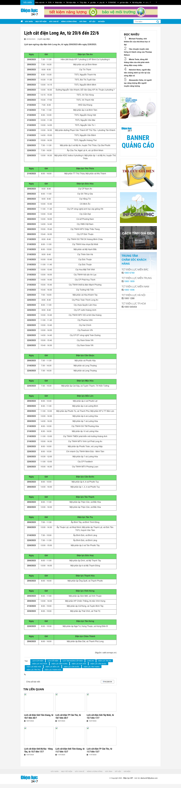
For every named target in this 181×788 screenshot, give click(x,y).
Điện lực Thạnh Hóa (53, 669)
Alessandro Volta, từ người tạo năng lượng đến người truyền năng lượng (138, 83)
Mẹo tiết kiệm (40, 21)
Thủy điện (67, 2)
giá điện (78, 2)
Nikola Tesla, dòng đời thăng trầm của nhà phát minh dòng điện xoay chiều (136, 62)
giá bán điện (109, 2)
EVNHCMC (97, 2)
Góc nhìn (29, 21)
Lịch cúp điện (37, 661)
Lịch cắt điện (53, 661)
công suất (133, 2)
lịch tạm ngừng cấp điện (73, 661)
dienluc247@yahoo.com (149, 778)
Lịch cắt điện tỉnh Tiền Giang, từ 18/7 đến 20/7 (38, 716)
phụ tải (86, 2)
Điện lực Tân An (104, 661)
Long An (90, 661)
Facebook (108, 682)
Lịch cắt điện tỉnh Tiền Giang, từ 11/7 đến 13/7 (70, 750)
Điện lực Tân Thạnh (91, 666)
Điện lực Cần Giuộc (98, 664)
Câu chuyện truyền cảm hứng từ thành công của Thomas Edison (138, 52)
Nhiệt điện (43, 2)
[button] (150, 2)
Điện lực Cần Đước (71, 666)
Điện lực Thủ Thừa (39, 664)
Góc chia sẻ (53, 21)
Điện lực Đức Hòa (79, 664)
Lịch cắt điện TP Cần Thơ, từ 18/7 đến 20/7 (68, 716)
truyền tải (144, 2)
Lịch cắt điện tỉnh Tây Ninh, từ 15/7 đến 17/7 (100, 716)
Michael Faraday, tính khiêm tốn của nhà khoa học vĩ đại (137, 41)
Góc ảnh (82, 21)
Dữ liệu (92, 21)
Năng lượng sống (69, 21)
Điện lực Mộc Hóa (34, 666)
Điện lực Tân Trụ (33, 669)
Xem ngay (138, 240)
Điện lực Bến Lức (52, 666)
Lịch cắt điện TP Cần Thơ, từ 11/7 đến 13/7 (99, 750)
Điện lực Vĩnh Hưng (59, 664)
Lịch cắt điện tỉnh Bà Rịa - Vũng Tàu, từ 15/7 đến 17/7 (38, 750)
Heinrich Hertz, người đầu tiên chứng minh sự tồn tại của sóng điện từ (137, 72)
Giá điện (101, 21)
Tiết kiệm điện (56, 2)
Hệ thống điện (122, 2)
